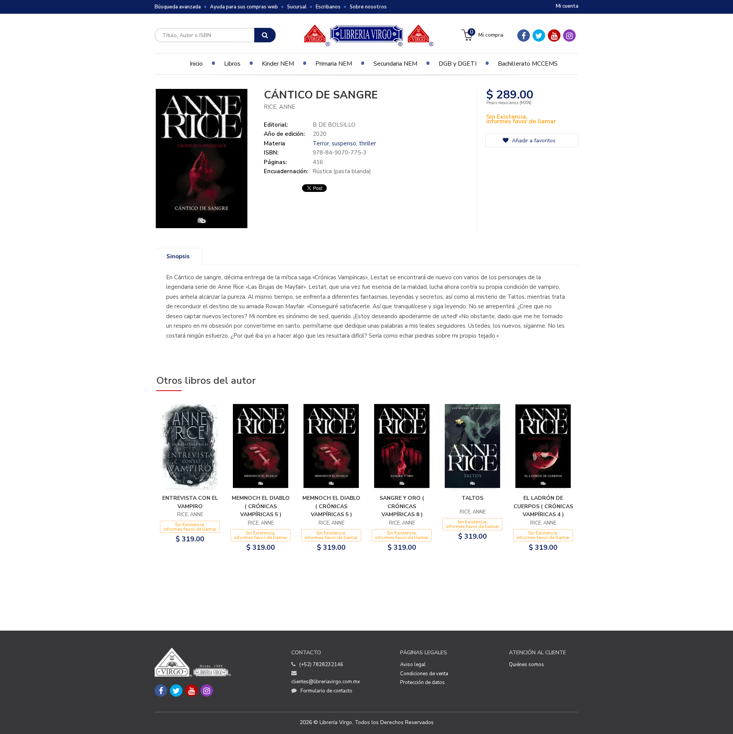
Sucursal (297, 6)
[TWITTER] (539, 35)
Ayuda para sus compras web (244, 6)
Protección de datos (422, 682)
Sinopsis (178, 256)
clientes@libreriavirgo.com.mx (325, 681)
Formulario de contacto (326, 690)
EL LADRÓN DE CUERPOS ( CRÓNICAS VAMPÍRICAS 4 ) (543, 506)
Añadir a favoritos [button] (532, 140)
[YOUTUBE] (554, 35)
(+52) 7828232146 (321, 664)
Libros (232, 64)
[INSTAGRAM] (569, 35)
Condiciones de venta (424, 673)
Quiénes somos (526, 664)
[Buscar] (265, 35)
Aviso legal (413, 664)
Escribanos (328, 6)
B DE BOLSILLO (334, 125)
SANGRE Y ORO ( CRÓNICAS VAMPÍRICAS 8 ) (401, 506)
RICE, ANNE (279, 107)
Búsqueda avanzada (178, 6)
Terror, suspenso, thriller (344, 143)
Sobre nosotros (368, 6)
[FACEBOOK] (523, 35)
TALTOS (472, 498)
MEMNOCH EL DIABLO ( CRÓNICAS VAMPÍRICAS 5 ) (261, 506)
